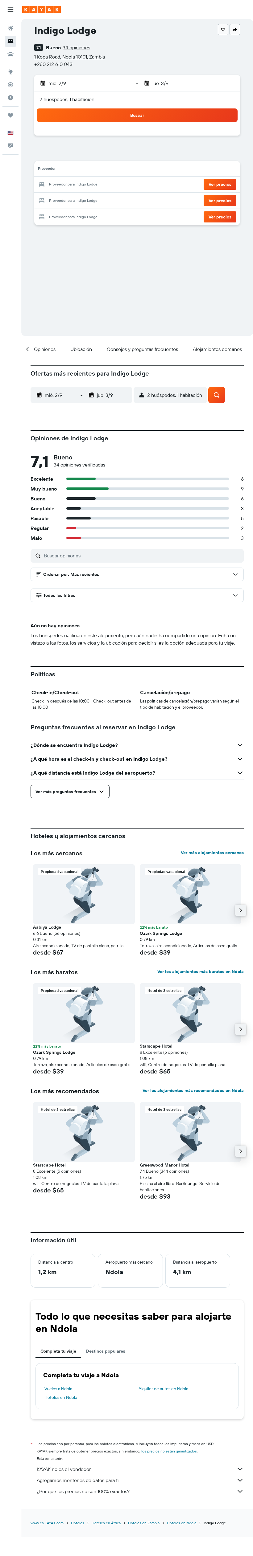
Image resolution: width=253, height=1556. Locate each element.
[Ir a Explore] (10, 72)
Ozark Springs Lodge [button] (161, 933)
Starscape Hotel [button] (156, 1046)
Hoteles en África (106, 1523)
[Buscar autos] (10, 54)
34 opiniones (76, 47)
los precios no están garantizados (169, 1451)
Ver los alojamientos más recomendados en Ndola (193, 1090)
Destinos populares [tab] (105, 1351)
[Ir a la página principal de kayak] (41, 9)
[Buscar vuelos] (10, 28)
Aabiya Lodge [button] (47, 927)
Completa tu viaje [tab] (58, 1351)
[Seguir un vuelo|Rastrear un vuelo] (10, 85)
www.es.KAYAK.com (47, 1523)
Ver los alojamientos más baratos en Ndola (200, 971)
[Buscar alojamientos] (10, 41)
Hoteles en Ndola (60, 1397)
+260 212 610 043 (53, 64)
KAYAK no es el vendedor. (64, 1469)
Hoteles (77, 1523)
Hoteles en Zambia (144, 1523)
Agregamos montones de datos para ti (77, 1480)
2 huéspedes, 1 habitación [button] (66, 99)
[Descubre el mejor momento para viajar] (10, 98)
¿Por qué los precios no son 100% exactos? (83, 1491)
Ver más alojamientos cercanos (212, 852)
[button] (10, 9)
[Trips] (10, 115)
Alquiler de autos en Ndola (163, 1388)
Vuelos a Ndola (58, 1388)
